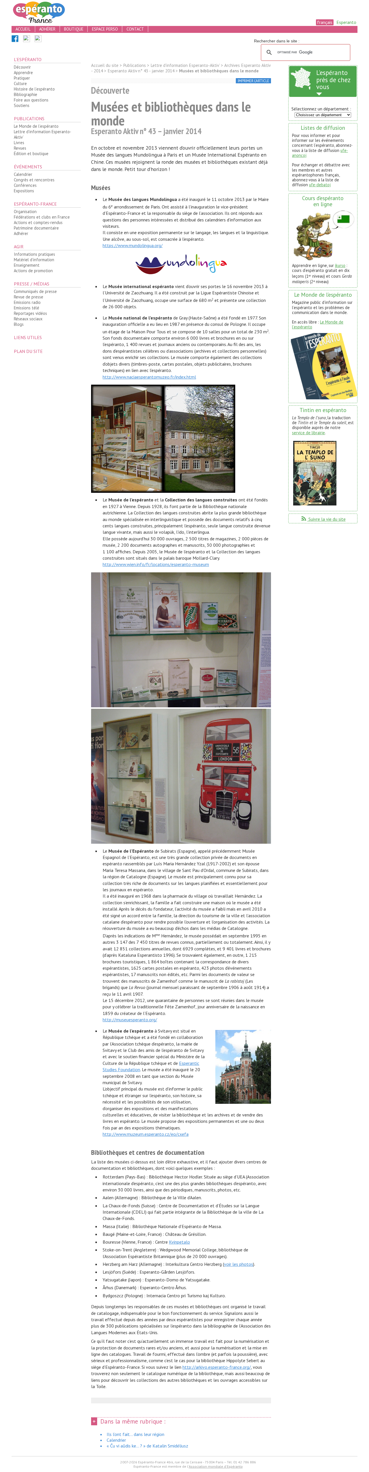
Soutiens (21, 105)
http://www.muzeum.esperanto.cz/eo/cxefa (146, 1134)
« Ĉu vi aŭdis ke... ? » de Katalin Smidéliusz (147, 1446)
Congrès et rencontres (34, 180)
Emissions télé (26, 308)
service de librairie (308, 432)
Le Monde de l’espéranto (36, 126)
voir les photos (238, 1264)
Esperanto (346, 22)
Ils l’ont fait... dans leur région (135, 1434)
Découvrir (22, 67)
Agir (19, 246)
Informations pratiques (34, 254)
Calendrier (23, 174)
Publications (29, 118)
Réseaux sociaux (28, 319)
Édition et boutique (31, 153)
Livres (19, 142)
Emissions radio (27, 302)
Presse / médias (31, 284)
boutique (73, 29)
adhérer (47, 29)
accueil (23, 29)
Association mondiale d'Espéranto (216, 1466)
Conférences (25, 185)
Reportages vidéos (30, 313)
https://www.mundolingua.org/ (133, 245)
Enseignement (26, 265)
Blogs (19, 324)
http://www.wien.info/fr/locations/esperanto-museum (156, 564)
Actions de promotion (33, 270)
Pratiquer (22, 78)
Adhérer (21, 233)
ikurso (340, 265)
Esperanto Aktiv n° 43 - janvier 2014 (141, 71)
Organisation (25, 211)
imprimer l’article (253, 80)
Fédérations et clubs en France (42, 217)
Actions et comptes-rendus (38, 222)
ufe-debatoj (320, 184)
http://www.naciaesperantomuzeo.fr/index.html (149, 377)
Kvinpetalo (179, 1242)
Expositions (24, 190)
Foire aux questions (31, 100)
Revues (20, 148)
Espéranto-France (35, 204)
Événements (28, 167)
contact (135, 29)
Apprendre (23, 72)
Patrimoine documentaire (36, 228)
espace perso (105, 29)
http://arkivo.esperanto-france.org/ (216, 1367)
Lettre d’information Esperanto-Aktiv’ (42, 134)
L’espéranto (28, 59)
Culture (20, 83)
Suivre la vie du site (323, 519)
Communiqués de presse (35, 291)
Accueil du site (104, 65)
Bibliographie (25, 94)
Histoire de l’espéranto (34, 89)
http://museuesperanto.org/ (130, 1019)
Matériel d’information (34, 259)
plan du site (28, 351)
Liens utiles (28, 337)
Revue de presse (28, 297)
